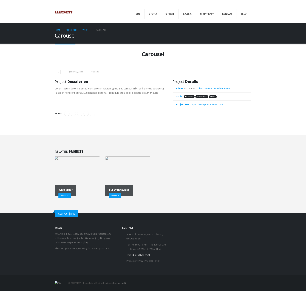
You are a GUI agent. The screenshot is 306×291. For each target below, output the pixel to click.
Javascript (202, 96)
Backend (189, 96)
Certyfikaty (207, 13)
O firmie (169, 13)
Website (94, 71)
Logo (212, 96)
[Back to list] (57, 55)
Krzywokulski (119, 283)
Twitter (73, 113)
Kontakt (227, 13)
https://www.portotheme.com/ (215, 88)
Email (92, 113)
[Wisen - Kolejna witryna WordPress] (63, 11)
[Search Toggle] (249, 5)
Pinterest (86, 113)
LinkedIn (79, 113)
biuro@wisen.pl (141, 254)
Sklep (244, 13)
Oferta (153, 13)
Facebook (66, 113)
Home (137, 13)
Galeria (187, 13)
